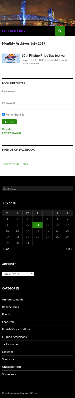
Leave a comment (31, 63)
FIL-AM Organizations (16, 329)
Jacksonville (10, 344)
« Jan (6, 248)
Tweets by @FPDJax (15, 164)
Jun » (68, 248)
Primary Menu (70, 31)
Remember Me (14, 114)
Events (6, 314)
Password (8, 103)
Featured (8, 322)
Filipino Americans (14, 336)
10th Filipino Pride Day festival (43, 55)
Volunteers (9, 374)
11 (37, 224)
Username (8, 91)
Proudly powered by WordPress (19, 392)
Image (25, 60)
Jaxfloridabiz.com (56, 60)
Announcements (12, 299)
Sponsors (8, 359)
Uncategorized (11, 366)
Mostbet (7, 351)
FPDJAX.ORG (13, 31)
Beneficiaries (10, 307)
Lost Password (11, 132)
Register (7, 129)
